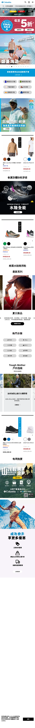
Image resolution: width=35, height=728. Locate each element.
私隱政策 (13, 719)
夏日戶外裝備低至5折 (17, 6)
